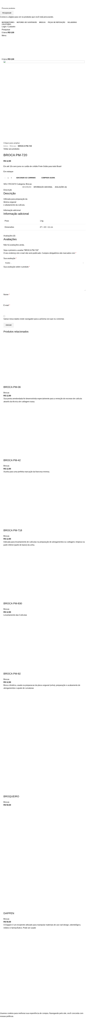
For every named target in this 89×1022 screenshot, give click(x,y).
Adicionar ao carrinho (26, 178)
